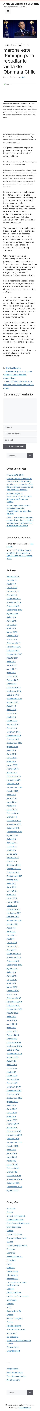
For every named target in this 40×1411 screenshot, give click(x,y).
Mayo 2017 (11, 669)
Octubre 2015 (13, 739)
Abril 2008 (11, 1072)
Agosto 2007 (12, 1102)
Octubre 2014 (13, 784)
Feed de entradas (15, 1372)
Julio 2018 (11, 617)
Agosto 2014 (12, 791)
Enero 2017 (12, 684)
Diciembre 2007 (14, 1087)
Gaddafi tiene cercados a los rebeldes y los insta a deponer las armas (18, 384)
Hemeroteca (12, 1271)
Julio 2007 (11, 1105)
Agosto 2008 (12, 1057)
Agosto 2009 (12, 1013)
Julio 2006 (11, 1150)
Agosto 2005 (12, 1190)
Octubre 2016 (13, 695)
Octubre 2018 (13, 606)
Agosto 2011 (12, 924)
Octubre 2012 (13, 872)
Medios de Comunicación (18, 1296)
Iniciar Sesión (12, 1369)
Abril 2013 (11, 850)
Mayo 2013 (12, 846)
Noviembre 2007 (14, 1090)
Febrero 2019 (13, 591)
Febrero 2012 (12, 902)
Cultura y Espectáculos (17, 1245)
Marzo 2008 (12, 1076)
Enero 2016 (12, 728)
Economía (11, 1249)
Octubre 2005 (13, 1183)
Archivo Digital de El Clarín (21, 3)
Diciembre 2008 (14, 1042)
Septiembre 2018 (14, 610)
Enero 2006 (12, 1172)
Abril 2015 (11, 761)
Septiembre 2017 (14, 654)
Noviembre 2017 (14, 647)
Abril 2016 (11, 717)
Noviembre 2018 (14, 602)
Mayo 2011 (11, 935)
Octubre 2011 (13, 917)
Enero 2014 (12, 817)
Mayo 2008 (12, 1068)
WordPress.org (13, 1380)
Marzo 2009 (12, 1031)
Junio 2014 (11, 798)
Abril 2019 (11, 584)
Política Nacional (13, 368)
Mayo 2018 (11, 625)
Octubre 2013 (13, 828)
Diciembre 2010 (14, 954)
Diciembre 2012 (14, 865)
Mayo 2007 (12, 1113)
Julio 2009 (11, 1017)
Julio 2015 (11, 750)
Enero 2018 (12, 639)
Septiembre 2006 (14, 1142)
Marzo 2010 (12, 987)
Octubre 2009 (13, 1005)
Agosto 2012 (12, 880)
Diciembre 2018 (14, 599)
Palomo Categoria (15, 1318)
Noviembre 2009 (14, 1002)
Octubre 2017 (13, 650)
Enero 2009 (12, 1039)
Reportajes (11, 1333)
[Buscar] (30, 455)
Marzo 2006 (12, 1164)
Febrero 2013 (13, 858)
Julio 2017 (11, 662)
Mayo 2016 (12, 713)
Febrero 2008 (13, 1079)
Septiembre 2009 (14, 1009)
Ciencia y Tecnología (16, 1216)
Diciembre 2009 (14, 998)
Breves (10, 1212)
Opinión (10, 1315)
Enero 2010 (12, 994)
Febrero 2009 (13, 1035)
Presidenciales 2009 (16, 1329)
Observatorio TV (14, 1311)
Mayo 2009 (12, 1024)
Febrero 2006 (13, 1168)
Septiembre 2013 (14, 832)
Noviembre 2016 (14, 691)
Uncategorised (13, 1351)
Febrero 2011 (12, 946)
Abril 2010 (11, 983)
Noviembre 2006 (14, 1135)
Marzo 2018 (12, 632)
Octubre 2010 (13, 961)
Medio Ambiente (14, 1292)
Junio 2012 (11, 887)
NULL (9, 1307)
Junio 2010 (11, 976)
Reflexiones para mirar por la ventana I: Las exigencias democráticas (17, 374)
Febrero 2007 (13, 1124)
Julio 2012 (11, 883)
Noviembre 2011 (14, 913)
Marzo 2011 (12, 943)
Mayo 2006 (12, 1157)
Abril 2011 (11, 939)
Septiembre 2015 (14, 743)
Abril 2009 (11, 1028)
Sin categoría (12, 1337)
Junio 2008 (12, 1065)
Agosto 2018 (12, 613)
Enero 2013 (12, 861)
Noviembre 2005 (14, 1179)
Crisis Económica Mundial (18, 1223)
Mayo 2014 (12, 802)
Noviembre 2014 (14, 780)
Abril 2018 (11, 628)
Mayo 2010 (12, 980)
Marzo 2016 (12, 721)
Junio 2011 (11, 931)
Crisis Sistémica (14, 1227)
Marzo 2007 (12, 1120)
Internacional (12, 1275)
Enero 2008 (12, 1083)
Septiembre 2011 (14, 920)
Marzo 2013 (12, 854)
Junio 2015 (11, 754)
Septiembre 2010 (14, 965)
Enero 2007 (12, 1127)
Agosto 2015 (12, 747)
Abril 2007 (11, 1116)
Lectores (10, 1289)
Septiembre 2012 (14, 876)
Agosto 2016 (12, 702)
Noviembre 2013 (14, 824)
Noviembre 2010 (14, 957)
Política (10, 1322)
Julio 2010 (11, 972)
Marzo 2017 (12, 676)
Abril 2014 (11, 806)
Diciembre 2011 (13, 909)
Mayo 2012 (11, 891)
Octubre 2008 (13, 1050)
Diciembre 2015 (14, 732)
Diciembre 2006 (14, 1131)
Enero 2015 (12, 772)
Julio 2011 (11, 928)
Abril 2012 (11, 894)
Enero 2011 (11, 950)
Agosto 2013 (12, 835)
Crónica (10, 1231)
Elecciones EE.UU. (15, 1256)
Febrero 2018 (12, 636)
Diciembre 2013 (14, 821)
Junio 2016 (11, 710)
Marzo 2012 (12, 898)
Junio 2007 (12, 1109)
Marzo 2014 (12, 809)
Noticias (10, 1304)
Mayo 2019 (12, 580)
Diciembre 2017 (14, 643)
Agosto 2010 (12, 968)
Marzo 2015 (12, 765)
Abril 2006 (11, 1161)
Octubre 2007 (13, 1094)
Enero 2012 (12, 906)
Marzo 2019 (12, 588)
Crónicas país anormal (16, 1238)
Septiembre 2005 (14, 1187)
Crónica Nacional (14, 1234)
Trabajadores (13, 1347)
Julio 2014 (11, 795)
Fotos (9, 1264)
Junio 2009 (12, 1020)
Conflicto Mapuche (15, 1219)
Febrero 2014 (13, 813)
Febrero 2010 (13, 991)
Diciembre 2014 (14, 776)
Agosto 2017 (12, 658)
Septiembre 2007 (14, 1098)
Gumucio (11, 1268)
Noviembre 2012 (14, 869)
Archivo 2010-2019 (15, 475)
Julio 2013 (11, 839)
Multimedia (12, 1300)
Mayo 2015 (11, 758)
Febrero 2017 (12, 680)
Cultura (10, 1242)
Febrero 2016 (13, 724)
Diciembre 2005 (14, 1176)
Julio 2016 (11, 706)
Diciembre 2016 (14, 687)
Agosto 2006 (12, 1146)
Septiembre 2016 (14, 699)
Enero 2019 (12, 595)
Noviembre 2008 (14, 1046)
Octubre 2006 (13, 1139)
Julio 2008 (11, 1061)
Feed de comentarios (16, 1376)
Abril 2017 (11, 673)
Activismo (11, 1208)
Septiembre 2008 (14, 1054)
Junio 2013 (11, 843)
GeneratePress (25, 1408)
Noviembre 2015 (14, 735)
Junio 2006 (12, 1153)
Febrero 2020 (13, 576)
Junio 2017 (11, 665)
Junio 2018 (11, 621)
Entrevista (11, 1260)
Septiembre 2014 (14, 787)
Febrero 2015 (12, 769)
